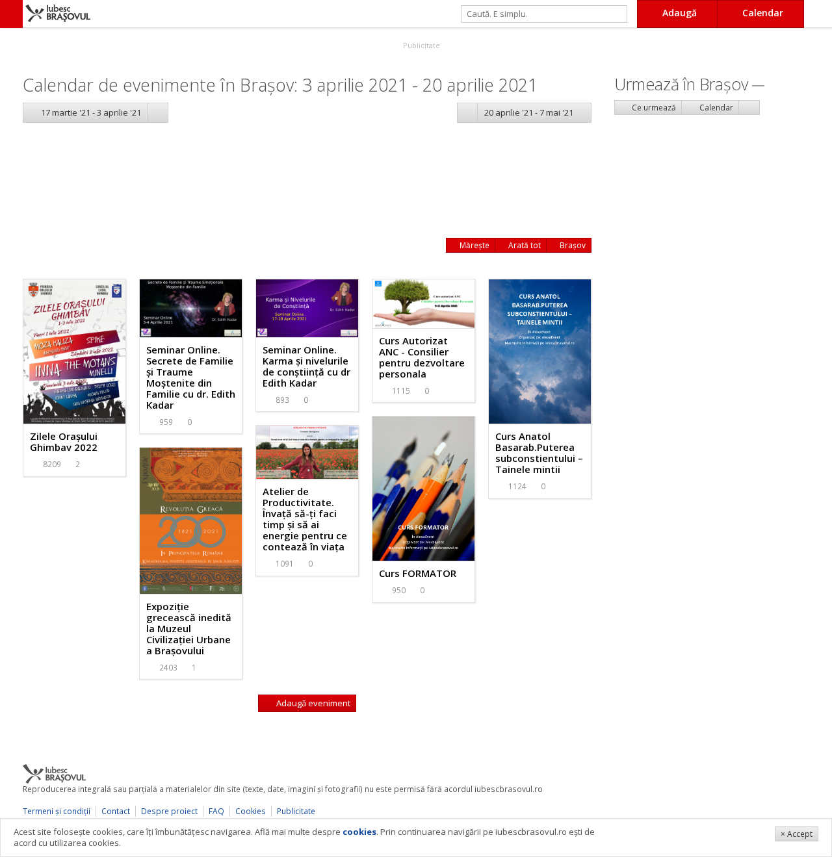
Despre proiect (169, 811)
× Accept (796, 833)
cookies (359, 832)
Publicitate (420, 45)
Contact (115, 811)
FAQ (216, 811)
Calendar (715, 107)
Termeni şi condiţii (56, 811)
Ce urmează (653, 107)
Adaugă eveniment (312, 703)
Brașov (572, 245)
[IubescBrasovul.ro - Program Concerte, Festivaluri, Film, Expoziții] (11, 14)
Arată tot (523, 245)
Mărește (473, 245)
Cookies (250, 811)
